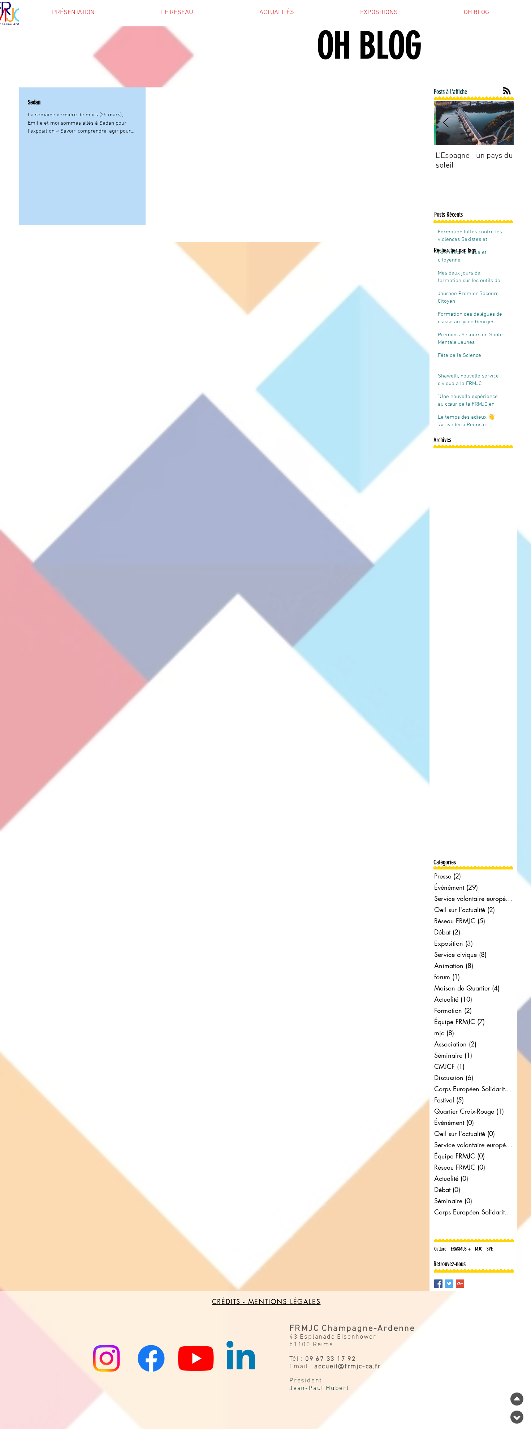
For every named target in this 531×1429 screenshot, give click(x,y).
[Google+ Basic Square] (460, 1283)
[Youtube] (196, 1358)
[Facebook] (151, 1358)
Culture (440, 1249)
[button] (73, 15)
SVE (490, 1249)
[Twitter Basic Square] (449, 1283)
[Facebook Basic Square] (438, 1283)
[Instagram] (106, 1358)
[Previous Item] (445, 123)
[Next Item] (502, 123)
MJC (478, 1249)
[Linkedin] (241, 1358)
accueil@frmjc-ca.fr (347, 1366)
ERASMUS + (461, 1249)
